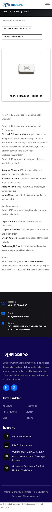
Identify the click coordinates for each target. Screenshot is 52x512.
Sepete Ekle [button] (42, 90)
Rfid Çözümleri (10, 412)
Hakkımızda (31, 406)
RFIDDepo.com (23, 269)
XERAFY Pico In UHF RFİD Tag (26, 96)
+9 (17, 305)
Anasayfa (7, 406)
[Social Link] (6, 387)
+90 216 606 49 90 (21, 436)
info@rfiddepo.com (22, 445)
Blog (5, 418)
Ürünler (29, 412)
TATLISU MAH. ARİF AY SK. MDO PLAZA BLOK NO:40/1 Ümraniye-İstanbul (28, 456)
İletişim (29, 418)
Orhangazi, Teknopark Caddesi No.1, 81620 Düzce (28, 468)
